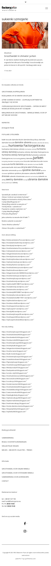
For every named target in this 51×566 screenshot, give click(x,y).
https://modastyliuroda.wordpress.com (16, 295)
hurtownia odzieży (30, 149)
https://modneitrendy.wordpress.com (15, 281)
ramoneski (12, 170)
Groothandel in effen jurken (13, 92)
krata (4, 164)
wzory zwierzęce (7, 182)
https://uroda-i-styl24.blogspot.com (14, 373)
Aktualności (7, 53)
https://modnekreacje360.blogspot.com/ (16, 365)
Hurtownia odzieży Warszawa (20, 199)
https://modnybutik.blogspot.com (14, 345)
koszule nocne (42, 161)
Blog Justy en (15, 202)
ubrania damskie (38, 179)
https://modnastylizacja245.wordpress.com (17, 314)
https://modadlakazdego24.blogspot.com (16, 389)
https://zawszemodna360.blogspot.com (16, 392)
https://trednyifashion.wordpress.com (15, 265)
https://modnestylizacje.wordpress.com (16, 278)
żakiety (15, 182)
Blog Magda (14, 211)
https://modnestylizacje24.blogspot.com (16, 332)
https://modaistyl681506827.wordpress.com (17, 292)
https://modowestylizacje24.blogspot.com (17, 356)
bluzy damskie (40, 140)
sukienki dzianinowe (17, 176)
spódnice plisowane (21, 173)
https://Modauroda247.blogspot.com (15, 367)
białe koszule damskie (10, 140)
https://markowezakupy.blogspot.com (15, 403)
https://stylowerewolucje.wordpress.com (16, 262)
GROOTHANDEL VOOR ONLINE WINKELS (16, 469)
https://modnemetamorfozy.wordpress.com (17, 248)
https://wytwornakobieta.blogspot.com (16, 401)
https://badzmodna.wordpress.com (14, 270)
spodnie (19, 170)
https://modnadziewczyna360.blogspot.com (17, 376)
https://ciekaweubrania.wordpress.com (16, 251)
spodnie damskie (31, 170)
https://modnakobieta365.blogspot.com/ (16, 387)
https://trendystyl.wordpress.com (14, 245)
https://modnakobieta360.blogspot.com (16, 334)
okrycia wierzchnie (29, 167)
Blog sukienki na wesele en (16, 204)
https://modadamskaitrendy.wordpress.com (18, 243)
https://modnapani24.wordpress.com (15, 306)
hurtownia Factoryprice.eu (27, 145)
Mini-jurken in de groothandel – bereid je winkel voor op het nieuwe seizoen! (24, 114)
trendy (25, 180)
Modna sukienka (13, 224)
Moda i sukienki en (14, 206)
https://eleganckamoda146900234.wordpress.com (20, 273)
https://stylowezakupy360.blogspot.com (16, 398)
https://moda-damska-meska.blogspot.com (17, 406)
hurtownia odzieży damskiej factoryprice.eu (33, 152)
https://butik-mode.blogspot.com (13, 354)
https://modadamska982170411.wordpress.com (19, 298)
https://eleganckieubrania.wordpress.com (17, 254)
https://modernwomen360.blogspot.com (16, 384)
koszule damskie (30, 161)
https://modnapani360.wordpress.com (15, 317)
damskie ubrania (23, 142)
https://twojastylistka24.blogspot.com (15, 409)
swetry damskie (14, 179)
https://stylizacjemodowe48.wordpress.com (17, 320)
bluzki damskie (24, 140)
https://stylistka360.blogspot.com (13, 412)
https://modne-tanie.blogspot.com (14, 351)
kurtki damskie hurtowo (31, 164)
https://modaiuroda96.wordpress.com (15, 303)
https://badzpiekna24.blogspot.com (14, 370)
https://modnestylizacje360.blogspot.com (16, 343)
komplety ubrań (19, 161)
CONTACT (5, 481)
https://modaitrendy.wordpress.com (15, 287)
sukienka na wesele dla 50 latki (16, 217)
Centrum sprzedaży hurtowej (17, 197)
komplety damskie (7, 161)
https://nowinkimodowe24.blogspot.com (16, 359)
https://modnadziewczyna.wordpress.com (17, 267)
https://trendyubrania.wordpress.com (15, 256)
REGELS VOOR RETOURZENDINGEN (14, 442)
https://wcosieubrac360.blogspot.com (15, 378)
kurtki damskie (16, 164)
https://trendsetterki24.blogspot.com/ (15, 337)
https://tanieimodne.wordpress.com (15, 289)
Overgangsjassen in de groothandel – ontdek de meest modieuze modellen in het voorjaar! (24, 107)
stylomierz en (21, 209)
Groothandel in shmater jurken (20, 56)
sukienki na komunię (31, 176)
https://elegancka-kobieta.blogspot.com (16, 348)
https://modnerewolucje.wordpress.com (16, 276)
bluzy (32, 140)
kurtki (8, 164)
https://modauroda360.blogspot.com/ (15, 340)
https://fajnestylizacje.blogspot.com (15, 362)
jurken (6, 65)
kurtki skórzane (15, 167)
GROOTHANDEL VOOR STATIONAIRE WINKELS (18, 473)
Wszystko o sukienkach (15, 228)
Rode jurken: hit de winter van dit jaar (17, 96)
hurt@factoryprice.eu (13, 501)
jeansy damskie (27, 158)
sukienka (32, 173)
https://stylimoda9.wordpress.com (14, 300)
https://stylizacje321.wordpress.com (15, 309)
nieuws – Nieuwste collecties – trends (17, 450)
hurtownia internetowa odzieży (13, 149)
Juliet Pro (18, 559)
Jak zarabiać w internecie (17, 195)
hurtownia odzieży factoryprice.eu (16, 154)
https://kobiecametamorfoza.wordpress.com (18, 240)
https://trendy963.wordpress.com (14, 311)
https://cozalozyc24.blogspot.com (14, 381)
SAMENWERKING (8, 438)
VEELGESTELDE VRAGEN (10, 446)
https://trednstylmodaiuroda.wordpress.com (18, 259)
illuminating (17, 158)
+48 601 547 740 (10, 499)
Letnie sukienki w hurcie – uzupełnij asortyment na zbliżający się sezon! (22, 101)
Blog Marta (13, 214)
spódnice (10, 173)
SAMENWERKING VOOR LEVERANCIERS (15, 477)
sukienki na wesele (14, 221)
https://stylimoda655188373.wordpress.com (17, 284)
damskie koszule (8, 143)
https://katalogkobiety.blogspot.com (15, 395)
